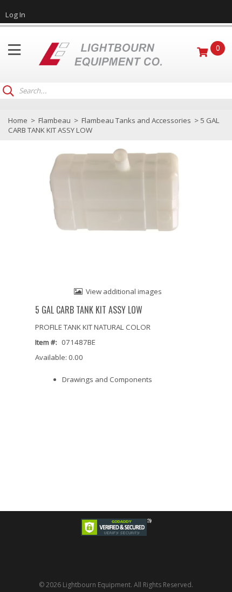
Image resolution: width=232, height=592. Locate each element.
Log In (15, 14)
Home (18, 120)
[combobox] (121, 91)
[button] (8, 89)
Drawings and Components (107, 379)
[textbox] (116, 91)
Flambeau (54, 120)
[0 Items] (203, 51)
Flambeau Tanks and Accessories (136, 120)
